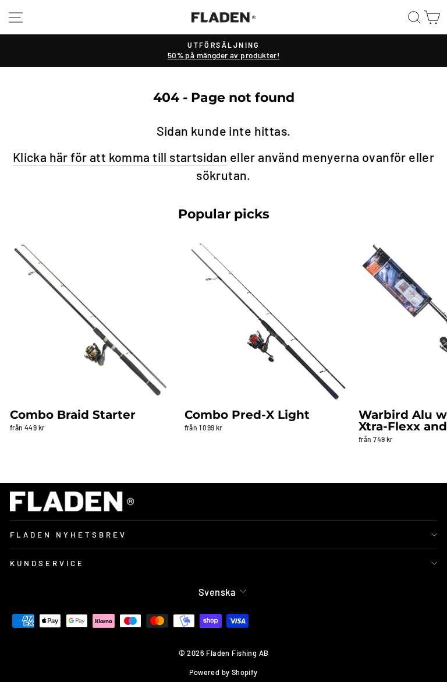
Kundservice (47, 563)
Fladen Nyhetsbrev (68, 534)
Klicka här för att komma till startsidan (120, 156)
